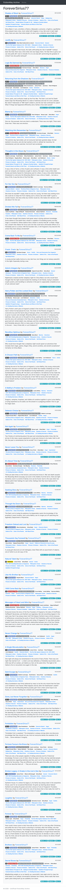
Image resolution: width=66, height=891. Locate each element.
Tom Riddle (32, 726)
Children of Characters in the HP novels (44, 543)
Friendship (54, 211)
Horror (28, 252)
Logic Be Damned (12, 63)
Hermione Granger (26, 67)
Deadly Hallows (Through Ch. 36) (24, 22)
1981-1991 (8, 638)
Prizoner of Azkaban (33, 20)
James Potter (38, 85)
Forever (8, 814)
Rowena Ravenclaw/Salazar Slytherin (46, 209)
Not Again (9, 426)
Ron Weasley (9, 297)
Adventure (36, 87)
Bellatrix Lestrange (10, 156)
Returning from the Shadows (17, 79)
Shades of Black (11, 13)
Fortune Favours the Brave (16, 744)
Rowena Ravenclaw (30, 211)
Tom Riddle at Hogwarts (12, 728)
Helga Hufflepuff (20, 211)
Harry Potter (44, 295)
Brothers (8, 845)
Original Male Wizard (23, 415)
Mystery (41, 335)
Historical (48, 211)
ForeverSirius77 (27, 13)
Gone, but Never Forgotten (16, 697)
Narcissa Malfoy (48, 187)
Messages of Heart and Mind (17, 602)
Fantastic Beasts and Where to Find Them (31, 24)
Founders (8, 213)
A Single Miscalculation (14, 647)
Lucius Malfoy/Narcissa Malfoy (24, 187)
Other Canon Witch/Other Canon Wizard (28, 81)
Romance (42, 67)
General (47, 43)
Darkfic (33, 252)
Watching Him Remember (15, 130)
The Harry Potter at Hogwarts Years (19, 135)
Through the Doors (13, 504)
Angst (42, 18)
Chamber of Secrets (22, 20)
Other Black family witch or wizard (25, 43)
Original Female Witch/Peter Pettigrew (15, 83)
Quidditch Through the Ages (13, 24)
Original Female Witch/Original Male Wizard (29, 413)
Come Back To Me (12, 236)
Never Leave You (12, 447)
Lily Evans (45, 85)
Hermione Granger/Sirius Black (13, 67)
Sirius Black (27, 18)
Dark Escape (10, 672)
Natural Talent (11, 559)
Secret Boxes (10, 861)
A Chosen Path (11, 355)
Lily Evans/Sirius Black (37, 16)
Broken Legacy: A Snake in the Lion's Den (22, 771)
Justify (8, 40)
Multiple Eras (49, 18)
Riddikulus (10, 561)
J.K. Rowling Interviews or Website (14, 26)
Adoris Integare (11, 268)
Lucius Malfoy (38, 357)
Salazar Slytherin (40, 211)
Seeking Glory (11, 490)
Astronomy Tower (14, 65)
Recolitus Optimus (12, 332)
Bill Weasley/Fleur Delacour (22, 293)
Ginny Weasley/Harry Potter (27, 65)
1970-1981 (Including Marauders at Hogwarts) (17, 337)
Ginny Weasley (53, 463)
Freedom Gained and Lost (15, 524)
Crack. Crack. (10, 249)
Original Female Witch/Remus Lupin (35, 83)
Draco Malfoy (38, 591)
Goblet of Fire (43, 20)
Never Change (11, 633)
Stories (24, 2)
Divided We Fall (11, 207)
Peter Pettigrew (53, 85)
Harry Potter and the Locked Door (19, 291)
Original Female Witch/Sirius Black (14, 18)
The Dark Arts (13, 16)
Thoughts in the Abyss (14, 151)
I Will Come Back (12, 588)
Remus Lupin (9, 87)
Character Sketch (35, 18)
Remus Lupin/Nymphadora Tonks (31, 295)
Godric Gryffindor (10, 211)
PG (6, 43)
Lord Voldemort (24, 87)
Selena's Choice (11, 411)
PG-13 (7, 16)
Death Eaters (19, 156)
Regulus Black (18, 158)
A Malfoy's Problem (13, 388)
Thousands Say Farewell (15, 538)
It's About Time (11, 461)
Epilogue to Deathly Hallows (41, 22)
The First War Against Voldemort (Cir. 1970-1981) (18, 45)
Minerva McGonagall (30, 774)
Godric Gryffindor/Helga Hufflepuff (27, 209)
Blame (7, 112)
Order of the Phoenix (53, 20)
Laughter (8, 798)
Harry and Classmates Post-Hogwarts (15, 69)
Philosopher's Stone (11, 20)
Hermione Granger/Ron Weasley (43, 65)
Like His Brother (11, 575)
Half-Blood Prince (10, 22)
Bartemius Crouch (36, 800)
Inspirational (52, 450)
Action (53, 158)
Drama (31, 87)
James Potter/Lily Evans (24, 16)
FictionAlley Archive (11, 2)
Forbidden (9, 724)
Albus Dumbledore (28, 85)
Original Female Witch (37, 271)
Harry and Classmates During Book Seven (16, 300)
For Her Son (10, 184)
